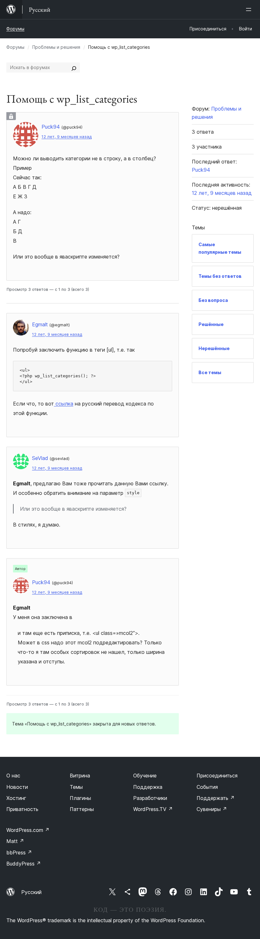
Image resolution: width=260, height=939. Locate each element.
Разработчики (150, 798)
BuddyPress (23, 863)
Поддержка (147, 787)
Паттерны (82, 809)
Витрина (80, 775)
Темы (76, 787)
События (207, 787)
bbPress (19, 852)
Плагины (80, 798)
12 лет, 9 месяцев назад (67, 136)
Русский (31, 892)
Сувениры (212, 809)
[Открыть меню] (250, 9)
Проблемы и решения (56, 47)
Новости (17, 787)
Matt (15, 841)
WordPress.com (27, 830)
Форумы (15, 28)
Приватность (22, 809)
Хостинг (16, 798)
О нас (13, 775)
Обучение (145, 775)
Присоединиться (217, 775)
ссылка (63, 403)
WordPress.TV (153, 809)
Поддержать (216, 798)
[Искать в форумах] (74, 67)
